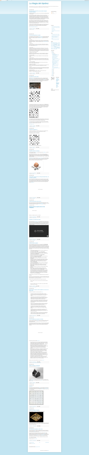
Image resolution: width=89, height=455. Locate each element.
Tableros (33, 383)
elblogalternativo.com (40, 37)
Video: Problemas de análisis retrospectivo (56, 27)
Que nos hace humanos (45, 41)
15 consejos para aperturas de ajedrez (55, 39)
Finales (56, 45)
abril (52, 71)
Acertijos (52, 42)
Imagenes (59, 45)
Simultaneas (54, 48)
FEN (29, 145)
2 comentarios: (34, 382)
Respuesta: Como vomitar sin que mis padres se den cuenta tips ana (55, 36)
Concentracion (54, 43)
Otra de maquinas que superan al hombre (36, 319)
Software (39, 362)
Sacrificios (52, 48)
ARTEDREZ (57, 78)
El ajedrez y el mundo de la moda (34, 219)
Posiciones (55, 47)
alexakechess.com (36, 221)
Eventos (51, 45)
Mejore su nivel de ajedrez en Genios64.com (57, 83)
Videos (40, 362)
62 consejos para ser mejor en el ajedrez (55, 34)
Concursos (52, 44)
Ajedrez (57, 81)
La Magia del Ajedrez (39, 3)
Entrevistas (59, 44)
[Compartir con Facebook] (38, 125)
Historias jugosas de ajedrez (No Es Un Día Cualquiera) (37, 207)
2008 (52, 75)
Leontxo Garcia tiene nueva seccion (35, 201)
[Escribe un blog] (36, 28)
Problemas (58, 47)
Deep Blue (38, 320)
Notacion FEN (53, 28)
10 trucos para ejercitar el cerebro (34, 35)
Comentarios (53, 13)
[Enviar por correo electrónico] (36, 28)
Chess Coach (35, 438)
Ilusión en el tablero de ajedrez (34, 410)
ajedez (44, 433)
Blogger (48, 450)
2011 (52, 51)
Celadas (51, 43)
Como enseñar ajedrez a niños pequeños (55, 26)
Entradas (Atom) (33, 443)
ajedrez (36, 45)
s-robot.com (38, 340)
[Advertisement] (39, 32)
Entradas (53, 12)
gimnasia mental (40, 36)
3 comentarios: (34, 28)
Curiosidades (34, 126)
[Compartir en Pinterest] (38, 28)
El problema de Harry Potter (34, 76)
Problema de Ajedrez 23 (33, 129)
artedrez (39, 387)
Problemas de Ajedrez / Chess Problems (57, 80)
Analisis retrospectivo (55, 42)
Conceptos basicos (57, 43)
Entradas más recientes (31, 442)
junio (52, 70)
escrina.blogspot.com (35, 411)
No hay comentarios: (34, 197)
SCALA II (30, 386)
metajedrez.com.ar (32, 78)
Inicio (39, 442)
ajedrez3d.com (32, 379)
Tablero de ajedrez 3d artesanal (34, 365)
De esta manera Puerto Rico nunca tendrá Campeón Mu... (55, 54)
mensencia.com (31, 237)
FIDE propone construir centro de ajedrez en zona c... (55, 63)
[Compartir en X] (37, 28)
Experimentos (54, 45)
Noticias (33, 29)
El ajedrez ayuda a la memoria (34, 150)
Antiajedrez (59, 42)
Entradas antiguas (47, 442)
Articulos (33, 362)
